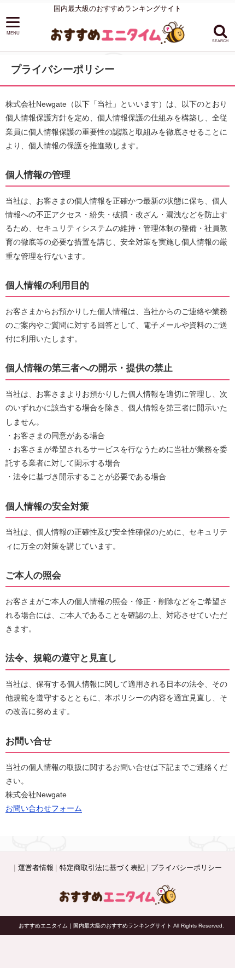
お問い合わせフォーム (43, 808)
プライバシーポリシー (186, 867)
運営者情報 (36, 867)
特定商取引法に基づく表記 (102, 867)
